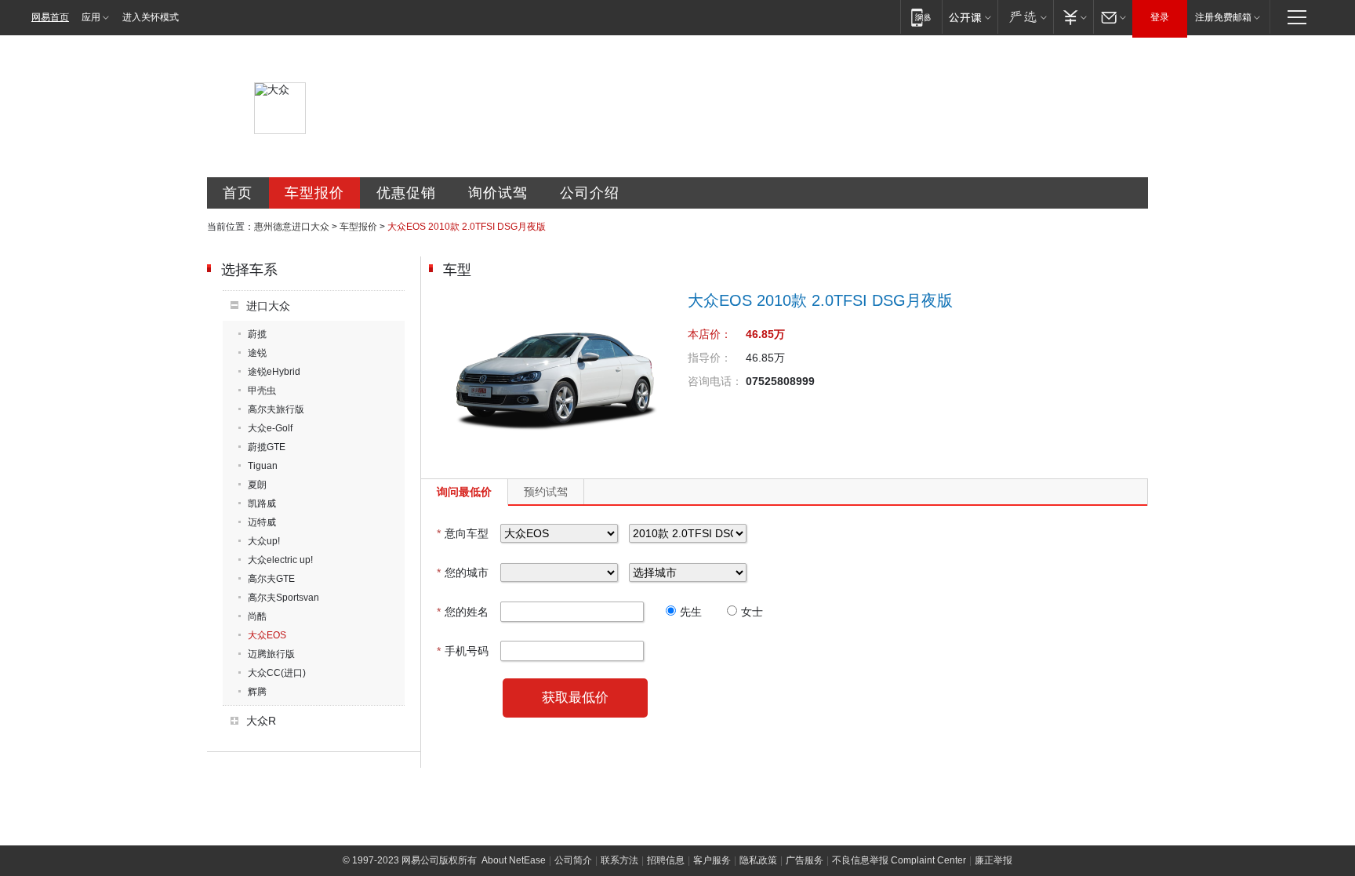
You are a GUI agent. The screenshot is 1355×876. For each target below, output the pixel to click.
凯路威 (262, 503)
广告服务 (804, 860)
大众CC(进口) (277, 672)
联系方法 (619, 860)
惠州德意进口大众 (291, 226)
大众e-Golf (270, 428)
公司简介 (573, 860)
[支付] (1073, 17)
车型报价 (314, 193)
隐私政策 (758, 860)
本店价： (710, 334)
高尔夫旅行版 (276, 409)
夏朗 (257, 484)
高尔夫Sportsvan (283, 597)
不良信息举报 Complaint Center (899, 860)
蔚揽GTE (266, 447)
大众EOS (267, 635)
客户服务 (712, 860)
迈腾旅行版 (271, 654)
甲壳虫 (262, 390)
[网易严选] (1025, 17)
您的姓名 (463, 611)
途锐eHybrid (274, 371)
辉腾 (257, 691)
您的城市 (463, 572)
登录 (1159, 17)
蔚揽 (257, 334)
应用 (91, 17)
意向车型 (463, 533)
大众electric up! (280, 559)
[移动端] (921, 17)
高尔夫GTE (271, 578)
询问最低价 (464, 491)
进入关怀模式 (150, 17)
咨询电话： (715, 381)
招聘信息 (666, 860)
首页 (237, 193)
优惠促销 (406, 193)
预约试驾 (546, 491)
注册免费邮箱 (1223, 17)
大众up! (264, 541)
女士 (752, 611)
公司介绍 (589, 193)
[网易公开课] (969, 17)
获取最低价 (575, 697)
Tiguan (263, 465)
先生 (691, 611)
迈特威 (262, 522)
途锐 (257, 352)
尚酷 (257, 616)
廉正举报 (993, 860)
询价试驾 (498, 193)
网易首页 (50, 17)
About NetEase (513, 860)
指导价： (710, 357)
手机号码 (463, 651)
